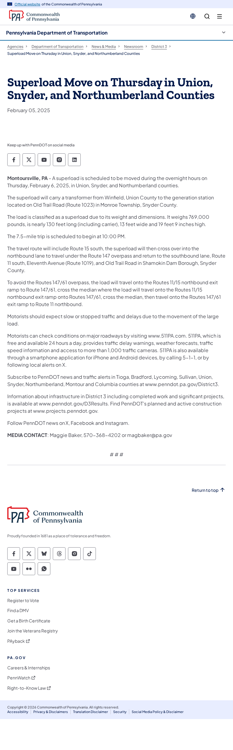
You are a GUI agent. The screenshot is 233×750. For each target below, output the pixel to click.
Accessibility (17, 712)
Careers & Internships (28, 667)
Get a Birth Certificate (28, 620)
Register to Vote (23, 600)
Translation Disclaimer (90, 712)
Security (120, 712)
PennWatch (18, 677)
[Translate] (192, 16)
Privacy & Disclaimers (50, 712)
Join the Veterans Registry (32, 630)
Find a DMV (18, 610)
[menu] (219, 16)
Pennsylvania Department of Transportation (56, 32)
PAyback (16, 641)
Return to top (205, 490)
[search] (207, 16)
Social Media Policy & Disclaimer (158, 712)
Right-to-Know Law (26, 688)
